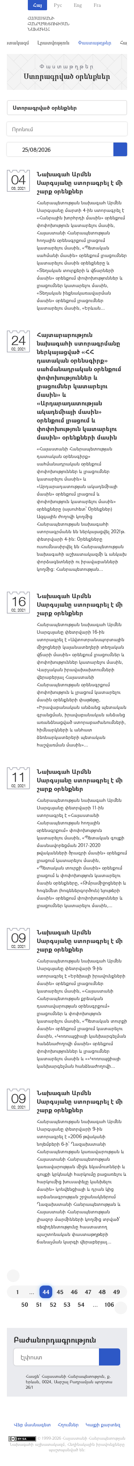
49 (116, 1291)
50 (24, 1304)
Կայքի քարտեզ (103, 1424)
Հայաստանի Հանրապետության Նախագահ (48, 23)
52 (53, 1304)
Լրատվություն (53, 42)
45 (60, 1291)
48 (102, 1291)
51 (39, 1304)
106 (109, 1304)
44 (46, 1291)
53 (67, 1304)
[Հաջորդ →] (120, 1308)
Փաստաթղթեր (94, 42)
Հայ (37, 5)
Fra (97, 5)
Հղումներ (68, 1424)
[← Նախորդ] (13, 1275)
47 (88, 1291)
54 (81, 1304)
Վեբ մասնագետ (32, 1424)
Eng (78, 5)
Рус (58, 5)
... (14, 149)
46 (74, 1291)
